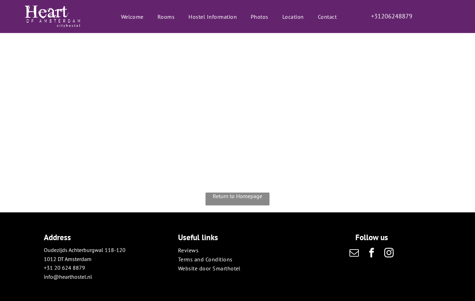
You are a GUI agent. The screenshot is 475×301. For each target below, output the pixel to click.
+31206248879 (391, 16)
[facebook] (372, 253)
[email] (354, 253)
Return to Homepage (237, 196)
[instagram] (389, 253)
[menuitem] (132, 16)
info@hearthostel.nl (68, 276)
